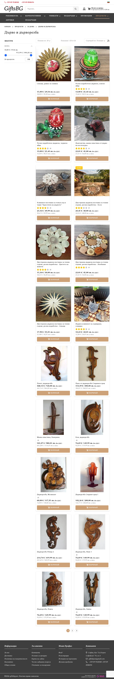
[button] (108, 2)
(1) (89, 89)
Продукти (19, 27)
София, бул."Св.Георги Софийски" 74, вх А (96, 654)
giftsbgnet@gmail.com (97, 658)
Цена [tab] (6, 46)
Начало (7, 27)
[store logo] (13, 9)
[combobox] (51, 8)
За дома (30, 27)
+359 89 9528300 (95, 662)
